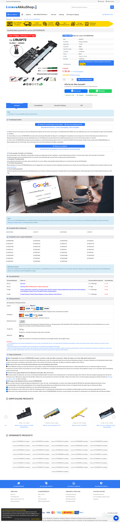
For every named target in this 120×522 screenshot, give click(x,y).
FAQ (81, 105)
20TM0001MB (9, 246)
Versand (53, 14)
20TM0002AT (63, 246)
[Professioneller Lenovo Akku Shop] (21, 8)
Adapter (28, 14)
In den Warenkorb (86, 79)
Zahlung (61, 14)
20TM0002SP (9, 252)
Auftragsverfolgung (73, 14)
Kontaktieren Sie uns (98, 494)
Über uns (13, 494)
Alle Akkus (13, 14)
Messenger (77, 91)
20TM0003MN (63, 255)
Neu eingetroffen (40, 14)
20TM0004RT (90, 258)
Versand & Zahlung (60, 105)
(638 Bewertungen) (75, 75)
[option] (33, 57)
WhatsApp (102, 91)
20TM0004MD (63, 258)
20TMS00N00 (36, 261)
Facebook (95, 499)
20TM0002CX (9, 249)
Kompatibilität (38, 105)
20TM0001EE (63, 243)
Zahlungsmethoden (71, 499)
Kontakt (102, 1)
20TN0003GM (63, 261)
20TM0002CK (90, 246)
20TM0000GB (36, 240)
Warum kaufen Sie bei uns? (17, 499)
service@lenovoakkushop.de (102, 496)
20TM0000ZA (36, 243)
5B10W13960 (9, 232)
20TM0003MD (9, 255)
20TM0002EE (36, 249)
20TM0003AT (36, 252)
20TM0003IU (90, 252)
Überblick (17, 105)
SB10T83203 (63, 232)
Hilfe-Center (110, 1)
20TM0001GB (90, 243)
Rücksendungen (42, 499)
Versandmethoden (70, 496)
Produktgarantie (15, 496)
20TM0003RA (90, 255)
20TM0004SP (9, 261)
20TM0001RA (36, 246)
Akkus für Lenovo (17, 19)
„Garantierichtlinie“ (11, 167)
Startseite (8, 19)
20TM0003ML (36, 255)
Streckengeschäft (70, 501)
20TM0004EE (36, 258)
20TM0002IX (63, 249)
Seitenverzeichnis (15, 501)
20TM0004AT (9, 258)
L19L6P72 (35, 232)
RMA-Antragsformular (44, 501)
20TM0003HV (63, 252)
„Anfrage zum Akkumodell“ (14, 222)
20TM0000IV (90, 240)
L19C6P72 (89, 232)
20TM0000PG (9, 243)
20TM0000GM (63, 240)
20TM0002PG (90, 249)
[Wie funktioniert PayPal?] (79, 512)
